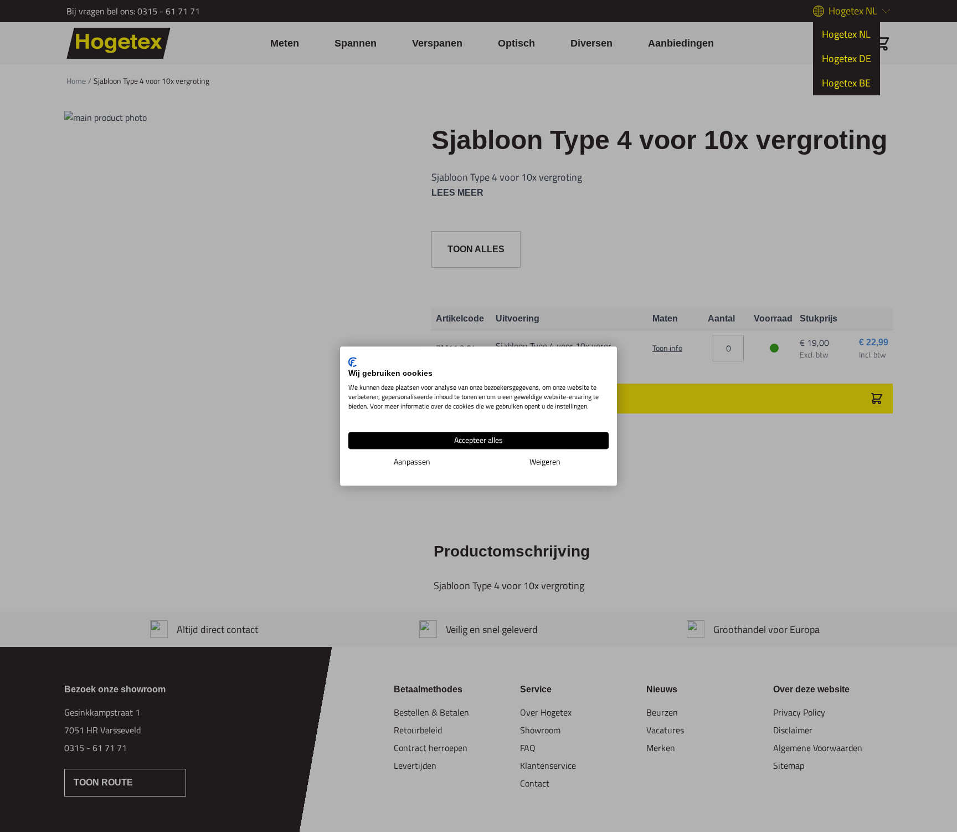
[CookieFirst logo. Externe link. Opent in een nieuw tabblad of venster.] (352, 362)
